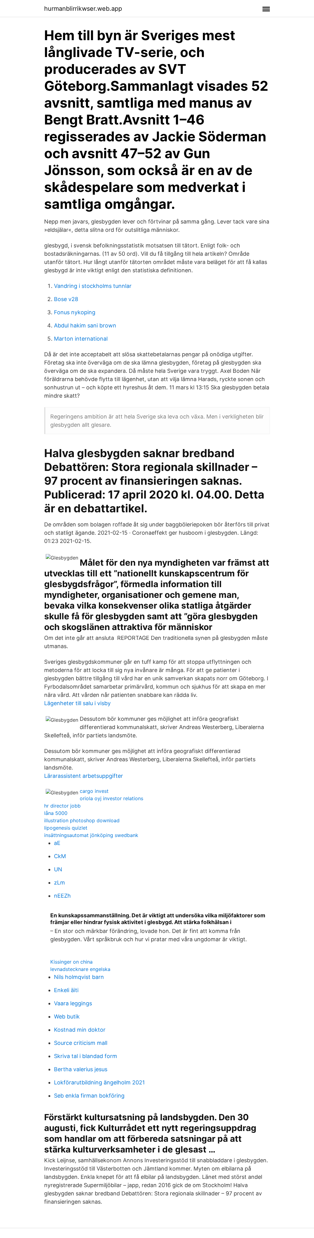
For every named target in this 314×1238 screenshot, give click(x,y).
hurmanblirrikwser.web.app (83, 9)
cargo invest (94, 791)
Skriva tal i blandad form (85, 1056)
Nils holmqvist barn (79, 977)
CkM (60, 856)
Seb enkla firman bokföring (89, 1095)
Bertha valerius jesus (80, 1069)
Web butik (67, 1016)
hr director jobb (62, 806)
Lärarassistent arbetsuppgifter (83, 776)
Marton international (81, 338)
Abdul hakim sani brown (85, 325)
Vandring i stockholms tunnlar (93, 286)
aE (57, 843)
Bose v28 (66, 299)
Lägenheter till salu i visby (77, 703)
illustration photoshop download (82, 820)
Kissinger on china (71, 962)
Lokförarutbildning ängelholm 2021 (99, 1082)
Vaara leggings (73, 1003)
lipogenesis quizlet (65, 828)
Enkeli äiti (66, 990)
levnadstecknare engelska (80, 969)
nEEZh (62, 895)
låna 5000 (55, 813)
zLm (59, 882)
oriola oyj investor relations (111, 798)
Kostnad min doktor (79, 1029)
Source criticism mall (80, 1043)
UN (58, 869)
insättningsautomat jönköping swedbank (91, 835)
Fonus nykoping (74, 312)
